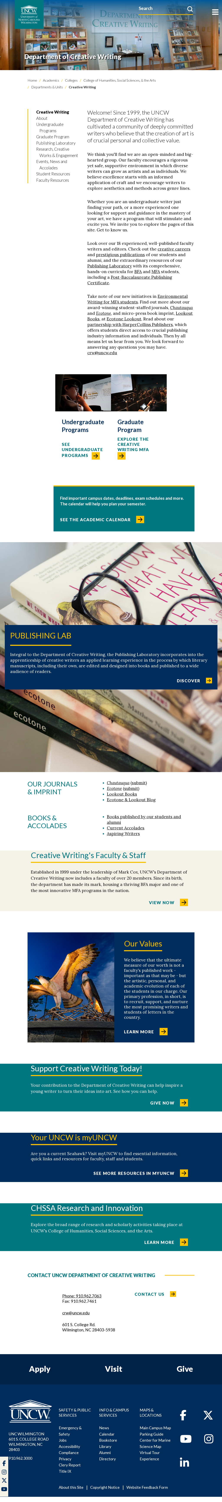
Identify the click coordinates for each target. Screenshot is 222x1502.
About (41, 118)
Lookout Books (122, 794)
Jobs (63, 1440)
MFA (156, 271)
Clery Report (70, 1464)
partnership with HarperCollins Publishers (130, 324)
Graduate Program (52, 136)
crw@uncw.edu (102, 352)
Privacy (65, 1458)
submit (139, 782)
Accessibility (69, 1446)
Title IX (65, 1471)
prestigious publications (120, 254)
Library (105, 1446)
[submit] (190, 9)
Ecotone (103, 313)
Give (185, 1368)
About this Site (71, 1487)
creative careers (174, 249)
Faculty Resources (52, 180)
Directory (107, 1458)
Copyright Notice (105, 1487)
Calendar (106, 1434)
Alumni (105, 1452)
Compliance (69, 1452)
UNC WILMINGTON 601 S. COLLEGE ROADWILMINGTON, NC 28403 (29, 1441)
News (104, 1427)
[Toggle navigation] (215, 12)
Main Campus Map (155, 1427)
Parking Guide (151, 1434)
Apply (40, 1368)
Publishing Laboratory (55, 142)
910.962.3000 (20, 1458)
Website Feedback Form (147, 1487)
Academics (50, 80)
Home (32, 80)
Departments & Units (47, 87)
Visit (113, 1368)
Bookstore (108, 1440)
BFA (138, 271)
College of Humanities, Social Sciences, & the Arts (119, 80)
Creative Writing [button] (52, 111)
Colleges (71, 80)
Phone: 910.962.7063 (81, 1295)
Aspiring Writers (123, 833)
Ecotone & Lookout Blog (131, 799)
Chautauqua (181, 307)
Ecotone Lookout (124, 319)
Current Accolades (125, 828)
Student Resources (53, 173)
